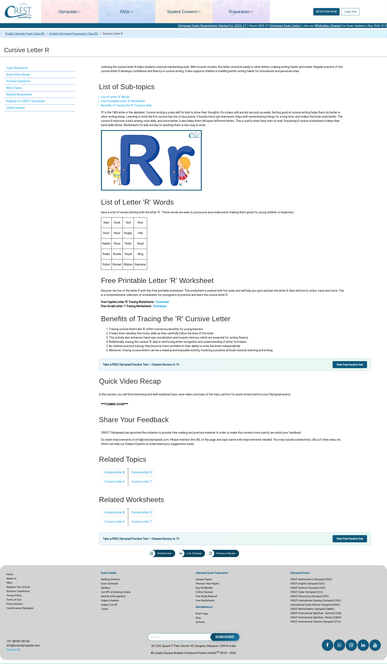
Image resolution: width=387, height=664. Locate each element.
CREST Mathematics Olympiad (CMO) (311, 579)
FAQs (124, 11)
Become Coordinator (18, 591)
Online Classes (204, 592)
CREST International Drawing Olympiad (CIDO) (315, 600)
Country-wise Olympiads (19, 608)
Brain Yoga (202, 613)
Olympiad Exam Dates (254, 26)
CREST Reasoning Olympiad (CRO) (309, 596)
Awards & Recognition (113, 596)
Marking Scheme (110, 579)
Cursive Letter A (114, 472)
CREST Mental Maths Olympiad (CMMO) (312, 609)
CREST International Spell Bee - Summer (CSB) (315, 613)
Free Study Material (206, 596)
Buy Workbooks (204, 587)
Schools (200, 622)
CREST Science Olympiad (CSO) (308, 587)
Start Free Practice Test (350, 364)
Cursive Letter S (115, 481)
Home (9, 574)
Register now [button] (326, 11)
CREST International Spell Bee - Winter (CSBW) (315, 617)
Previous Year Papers (207, 583)
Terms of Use (13, 599)
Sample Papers (204, 579)
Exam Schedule (109, 583)
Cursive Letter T (142, 481)
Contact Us (13, 649)
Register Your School (18, 587)
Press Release (14, 604)
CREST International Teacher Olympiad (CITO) (315, 621)
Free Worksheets (205, 600)
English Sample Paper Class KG (25, 33)
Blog (198, 617)
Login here (350, 11)
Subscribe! (224, 637)
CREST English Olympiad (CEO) (307, 583)
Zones (104, 609)
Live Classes (193, 553)
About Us (11, 578)
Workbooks (164, 553)
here (380, 26)
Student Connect (182, 11)
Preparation (239, 11)
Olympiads (67, 11)
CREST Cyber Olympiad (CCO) (306, 592)
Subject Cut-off (109, 604)
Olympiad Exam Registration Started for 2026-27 (182, 26)
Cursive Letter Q (141, 472)
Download (162, 302)
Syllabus (105, 587)
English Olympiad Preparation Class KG (73, 33)
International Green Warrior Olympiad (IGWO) (315, 604)
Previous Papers (225, 553)
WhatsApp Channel (298, 26)
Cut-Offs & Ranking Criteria (116, 592)
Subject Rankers (110, 600)
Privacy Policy (14, 595)
